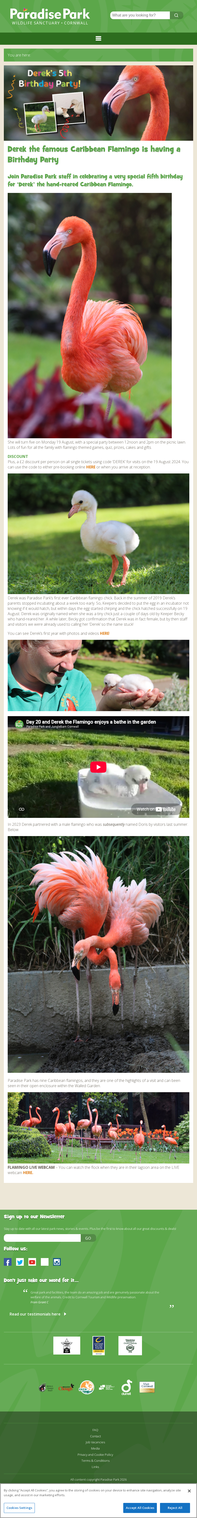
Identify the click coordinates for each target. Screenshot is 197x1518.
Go (88, 1238)
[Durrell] (129, 1401)
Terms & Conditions (95, 1460)
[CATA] (109, 1401)
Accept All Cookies (140, 1508)
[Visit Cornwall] (149, 1401)
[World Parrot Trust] (48, 1401)
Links (95, 1466)
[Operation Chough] (69, 1401)
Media (95, 1448)
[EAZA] (89, 1401)
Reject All (175, 1508)
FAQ (95, 1430)
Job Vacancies (95, 1442)
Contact (95, 1436)
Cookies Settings (19, 1508)
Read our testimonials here (35, 1314)
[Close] (189, 1491)
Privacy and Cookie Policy (95, 1454)
